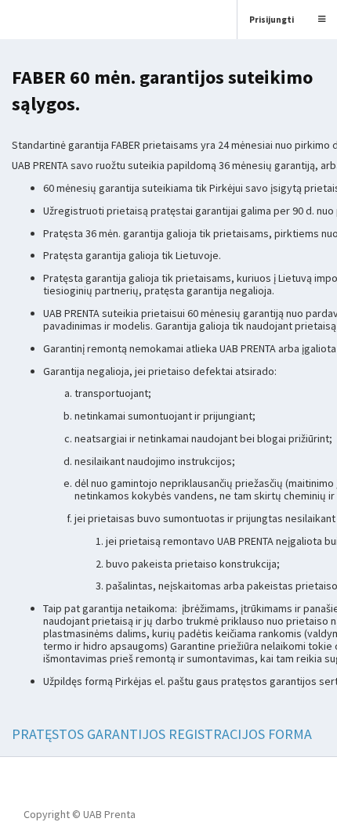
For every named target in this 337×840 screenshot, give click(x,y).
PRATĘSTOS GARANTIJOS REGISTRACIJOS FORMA (162, 734)
